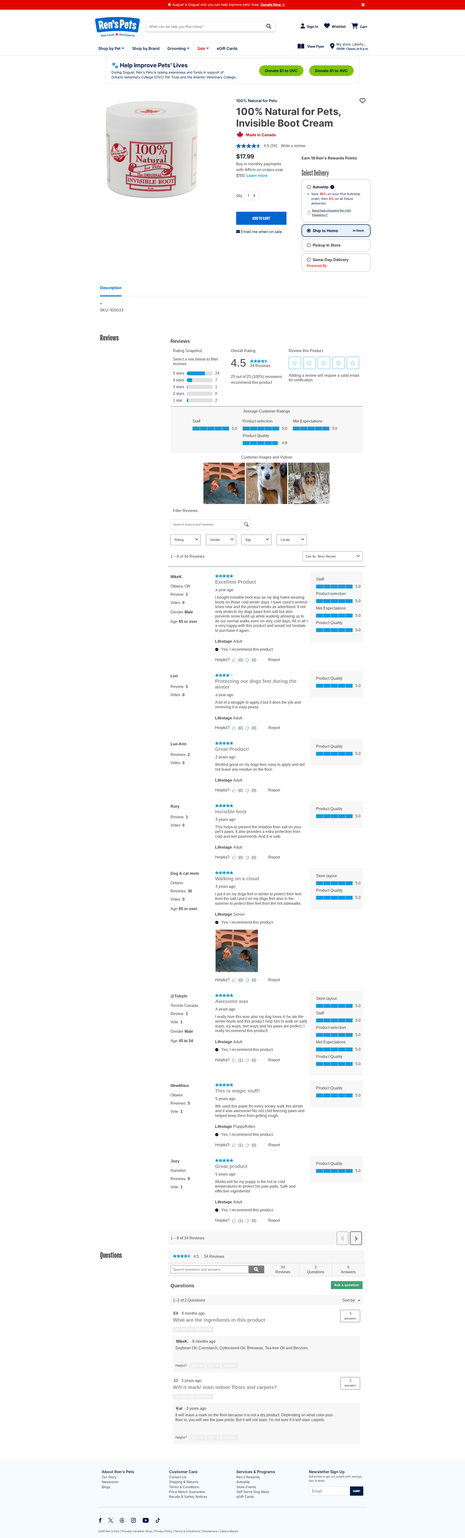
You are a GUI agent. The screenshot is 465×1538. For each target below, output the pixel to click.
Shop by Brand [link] (146, 48)
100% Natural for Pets (256, 100)
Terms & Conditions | (188, 1531)
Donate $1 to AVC (331, 70)
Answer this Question (193, 1329)
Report (229, 1365)
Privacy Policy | (164, 1531)
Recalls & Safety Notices (188, 1497)
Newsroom (110, 1482)
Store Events (246, 1487)
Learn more (257, 175)
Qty (239, 195)
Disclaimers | (210, 1531)
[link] (182, 1256)
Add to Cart (261, 218)
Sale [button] (201, 48)
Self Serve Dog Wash (252, 1492)
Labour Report (229, 1531)
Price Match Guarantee (187, 1492)
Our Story (109, 1477)
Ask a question (346, 1285)
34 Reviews (215, 1256)
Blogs (106, 1487)
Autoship (243, 1482)
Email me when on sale (261, 231)
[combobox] (210, 26)
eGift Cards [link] (227, 48)
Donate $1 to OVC (281, 70)
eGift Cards (245, 1497)
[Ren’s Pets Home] (117, 27)
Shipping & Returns (183, 1482)
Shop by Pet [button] (109, 48)
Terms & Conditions (184, 1487)
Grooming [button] (176, 48)
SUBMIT (356, 1491)
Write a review (293, 146)
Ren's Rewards (248, 1477)
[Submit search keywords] (268, 26)
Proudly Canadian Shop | (138, 1531)
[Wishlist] (362, 101)
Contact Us (177, 1477)
